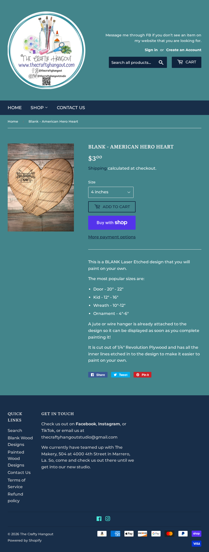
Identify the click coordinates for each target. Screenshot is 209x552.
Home (15, 107)
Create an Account (183, 50)
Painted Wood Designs (16, 459)
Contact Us (71, 107)
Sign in (151, 50)
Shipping (97, 168)
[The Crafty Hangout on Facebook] (99, 519)
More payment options (112, 237)
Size (92, 182)
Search (15, 430)
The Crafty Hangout (36, 534)
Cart (190, 62)
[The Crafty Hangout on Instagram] (107, 519)
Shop (38, 107)
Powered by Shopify (25, 540)
